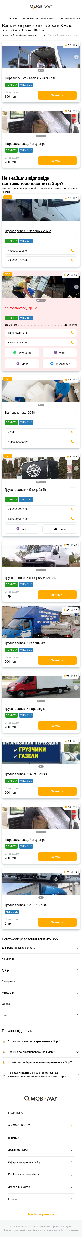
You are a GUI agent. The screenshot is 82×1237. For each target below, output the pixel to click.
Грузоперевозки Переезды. (25, 709)
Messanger (63, 363)
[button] (39, 70)
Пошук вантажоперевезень (38, 17)
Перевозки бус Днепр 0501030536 (30, 78)
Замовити (57, 95)
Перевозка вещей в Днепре (25, 144)
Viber (62, 352)
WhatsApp (25, 352)
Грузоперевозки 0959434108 (26, 774)
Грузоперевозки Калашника (25, 643)
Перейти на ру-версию (41, 1214)
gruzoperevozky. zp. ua (21, 308)
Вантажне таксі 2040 (20, 412)
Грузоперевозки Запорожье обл (28, 231)
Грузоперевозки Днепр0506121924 (30, 578)
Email (62, 529)
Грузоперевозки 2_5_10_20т (25, 905)
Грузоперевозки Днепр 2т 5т (25, 490)
